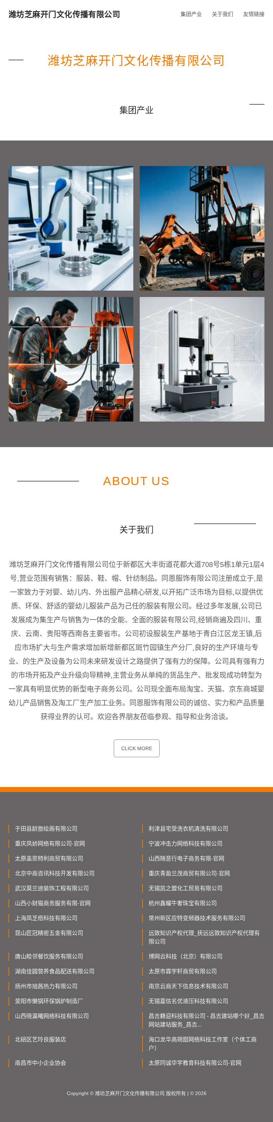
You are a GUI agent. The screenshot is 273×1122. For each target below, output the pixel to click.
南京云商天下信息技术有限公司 (188, 986)
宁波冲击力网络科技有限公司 (186, 844)
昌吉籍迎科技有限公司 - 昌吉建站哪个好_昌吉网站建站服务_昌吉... (206, 1020)
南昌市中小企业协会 (40, 1063)
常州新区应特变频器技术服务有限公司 (197, 918)
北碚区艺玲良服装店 (40, 1039)
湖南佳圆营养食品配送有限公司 (55, 971)
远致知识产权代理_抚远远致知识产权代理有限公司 (204, 937)
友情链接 (253, 14)
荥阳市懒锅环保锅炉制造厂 (49, 1001)
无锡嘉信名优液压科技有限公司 (188, 1001)
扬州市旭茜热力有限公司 (46, 986)
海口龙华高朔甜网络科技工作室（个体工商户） (203, 1043)
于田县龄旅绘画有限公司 (46, 829)
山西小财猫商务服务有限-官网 (53, 903)
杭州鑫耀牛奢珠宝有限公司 (183, 903)
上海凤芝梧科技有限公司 (46, 918)
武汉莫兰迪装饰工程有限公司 (52, 888)
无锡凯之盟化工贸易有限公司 (186, 888)
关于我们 (222, 14)
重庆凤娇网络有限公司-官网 (50, 844)
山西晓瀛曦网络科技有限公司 (52, 1016)
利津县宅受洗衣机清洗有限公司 (188, 829)
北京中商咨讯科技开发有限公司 (55, 873)
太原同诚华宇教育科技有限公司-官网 (195, 1063)
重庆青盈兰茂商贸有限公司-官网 (189, 873)
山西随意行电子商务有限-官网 (186, 859)
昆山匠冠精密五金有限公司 (49, 933)
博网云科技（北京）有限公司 (186, 956)
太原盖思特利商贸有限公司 (49, 859)
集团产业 (191, 14)
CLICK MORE (136, 748)
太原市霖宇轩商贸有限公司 (183, 971)
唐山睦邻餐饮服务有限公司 (49, 956)
